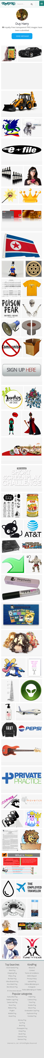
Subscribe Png (12, 997)
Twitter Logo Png (12, 1000)
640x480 (22, 60)
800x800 (5, 676)
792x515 (23, 202)
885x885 (24, 700)
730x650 (26, 136)
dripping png (12, 973)
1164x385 (22, 934)
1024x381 (25, 807)
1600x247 (6, 88)
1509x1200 (6, 917)
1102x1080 (29, 537)
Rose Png (12, 1005)
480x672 (31, 676)
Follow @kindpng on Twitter (32, 990)
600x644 (28, 185)
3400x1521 (21, 896)
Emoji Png (22, 1031)
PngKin (12, 1010)
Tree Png (32, 1002)
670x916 (26, 435)
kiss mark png (12, 984)
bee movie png (12, 987)
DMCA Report (32, 976)
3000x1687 (6, 116)
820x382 (5, 490)
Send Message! (22, 36)
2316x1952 (6, 537)
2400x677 (6, 764)
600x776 (5, 850)
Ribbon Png (12, 1008)
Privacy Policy (32, 979)
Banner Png (22, 1039)
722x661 (5, 202)
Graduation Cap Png (32, 1010)
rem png (12, 970)
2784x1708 (6, 627)
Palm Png (32, 997)
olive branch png (12, 981)
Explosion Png (32, 1013)
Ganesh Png (22, 1036)
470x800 (26, 517)
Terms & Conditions (32, 973)
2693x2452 (27, 317)
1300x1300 (31, 572)
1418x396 (6, 792)
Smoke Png (32, 1005)
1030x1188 (30, 276)
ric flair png (12, 979)
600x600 (26, 296)
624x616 (5, 317)
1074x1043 (6, 736)
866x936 (26, 958)
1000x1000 (6, 600)
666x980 (5, 896)
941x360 (5, 230)
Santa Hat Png (12, 1002)
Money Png (22, 1020)
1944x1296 (6, 257)
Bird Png (22, 1025)
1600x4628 (6, 700)
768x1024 (32, 917)
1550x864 (6, 877)
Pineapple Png (22, 1028)
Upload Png (32, 981)
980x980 (5, 276)
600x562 (5, 356)
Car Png (22, 1023)
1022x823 (6, 185)
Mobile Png (12, 1013)
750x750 (25, 335)
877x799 (5, 335)
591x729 (28, 408)
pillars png (12, 976)
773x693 (5, 296)
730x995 (5, 435)
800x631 (5, 572)
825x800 (27, 356)
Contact (32, 970)
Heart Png (12, 1016)
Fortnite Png (32, 1016)
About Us (32, 968)
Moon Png (31, 1008)
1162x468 (20, 719)
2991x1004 (27, 552)
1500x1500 (6, 552)
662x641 (29, 826)
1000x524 (6, 655)
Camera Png (32, 1000)
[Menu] (41, 3)
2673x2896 (6, 934)
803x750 (5, 136)
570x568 (5, 60)
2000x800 (6, 383)
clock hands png (12, 968)
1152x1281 (6, 958)
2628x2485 (6, 408)
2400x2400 (6, 163)
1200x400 (6, 462)
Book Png (22, 1034)
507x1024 (6, 719)
